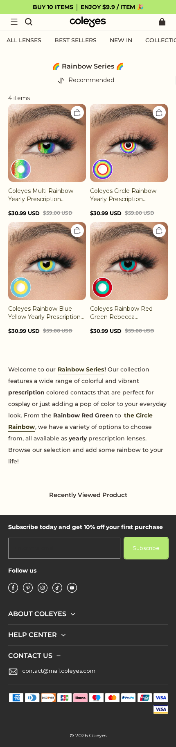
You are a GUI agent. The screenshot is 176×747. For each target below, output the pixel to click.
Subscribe (146, 548)
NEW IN (121, 40)
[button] (14, 21)
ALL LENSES (24, 40)
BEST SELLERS (75, 40)
